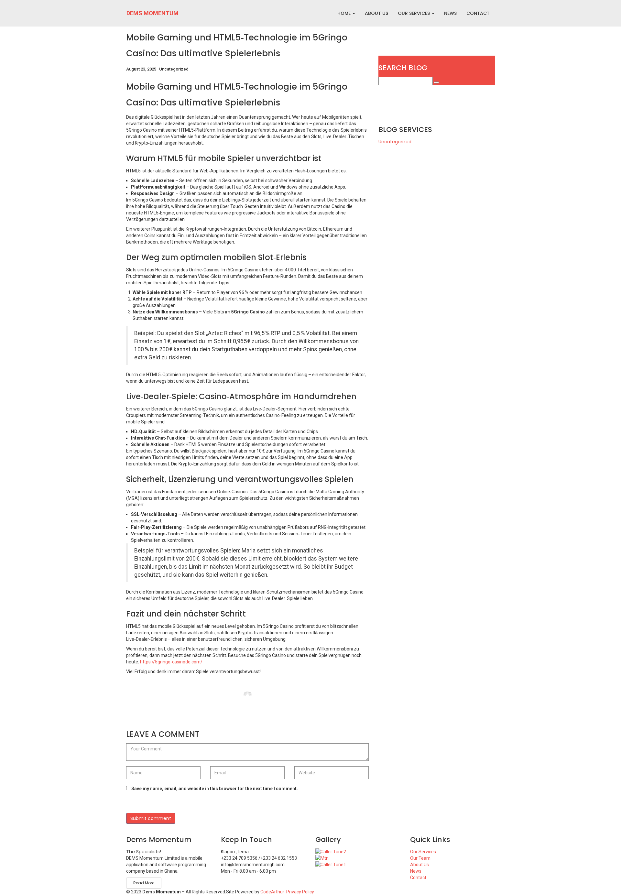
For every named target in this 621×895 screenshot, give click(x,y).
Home (344, 13)
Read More (143, 883)
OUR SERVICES (414, 13)
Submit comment (150, 818)
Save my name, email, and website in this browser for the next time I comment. (214, 788)
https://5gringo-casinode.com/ (171, 661)
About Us (419, 864)
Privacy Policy (300, 891)
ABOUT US (376, 13)
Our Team (420, 858)
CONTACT (478, 13)
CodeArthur (272, 891)
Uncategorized (174, 69)
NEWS (450, 13)
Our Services (423, 851)
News (415, 871)
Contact (418, 877)
